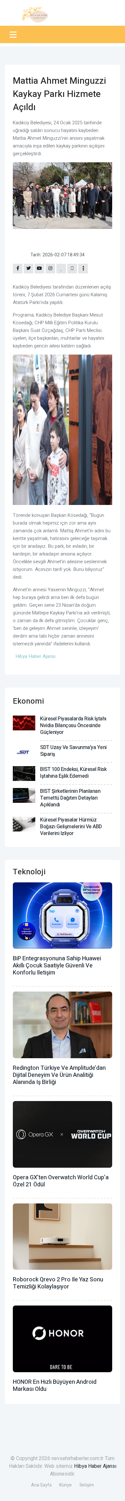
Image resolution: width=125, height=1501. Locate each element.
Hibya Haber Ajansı (95, 1466)
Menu (14, 34)
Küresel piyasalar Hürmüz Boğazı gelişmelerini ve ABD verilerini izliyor (71, 826)
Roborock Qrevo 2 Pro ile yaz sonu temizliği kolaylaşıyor (58, 1283)
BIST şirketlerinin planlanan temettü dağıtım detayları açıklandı (70, 798)
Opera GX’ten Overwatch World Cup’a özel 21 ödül (61, 1181)
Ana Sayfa (41, 1485)
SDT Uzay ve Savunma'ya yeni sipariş (73, 751)
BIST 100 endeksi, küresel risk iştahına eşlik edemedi (73, 772)
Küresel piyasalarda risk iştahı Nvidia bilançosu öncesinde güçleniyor (73, 725)
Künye (65, 1485)
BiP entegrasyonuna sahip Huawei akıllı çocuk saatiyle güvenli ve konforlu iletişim (57, 965)
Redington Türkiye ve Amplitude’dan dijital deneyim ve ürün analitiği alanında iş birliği (59, 1075)
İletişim (86, 1485)
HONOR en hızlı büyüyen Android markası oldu (54, 1385)
